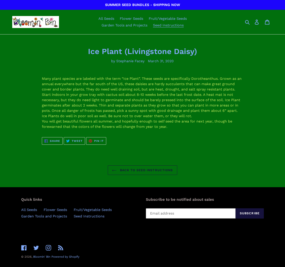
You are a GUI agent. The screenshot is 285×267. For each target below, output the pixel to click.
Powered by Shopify (65, 256)
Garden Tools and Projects (44, 216)
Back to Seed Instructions (146, 170)
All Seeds (29, 210)
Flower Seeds (55, 210)
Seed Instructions (89, 216)
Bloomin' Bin (41, 256)
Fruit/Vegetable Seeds (93, 210)
